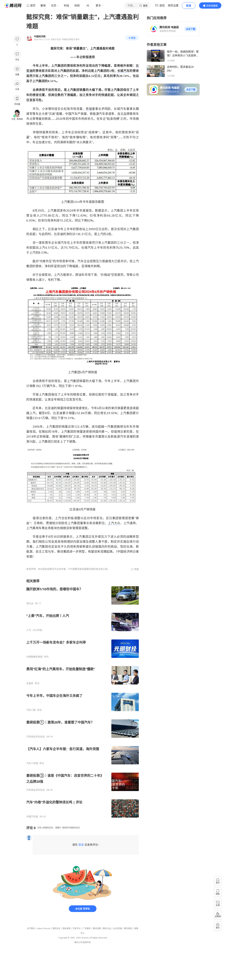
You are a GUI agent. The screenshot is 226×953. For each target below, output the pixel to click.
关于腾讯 (31, 928)
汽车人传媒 (32, 763)
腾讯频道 (128, 928)
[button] (190, 28)
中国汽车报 (32, 816)
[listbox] (82, 698)
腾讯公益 (107, 928)
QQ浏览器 (117, 928)
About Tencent (43, 928)
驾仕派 (29, 603)
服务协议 (56, 928)
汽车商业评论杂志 (35, 736)
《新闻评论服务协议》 (71, 827)
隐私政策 (66, 928)
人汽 (28, 630)
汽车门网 (31, 710)
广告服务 (87, 928)
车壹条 (29, 683)
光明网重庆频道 (34, 657)
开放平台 (77, 928)
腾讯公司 (78, 942)
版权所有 (87, 942)
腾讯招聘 (97, 928)
